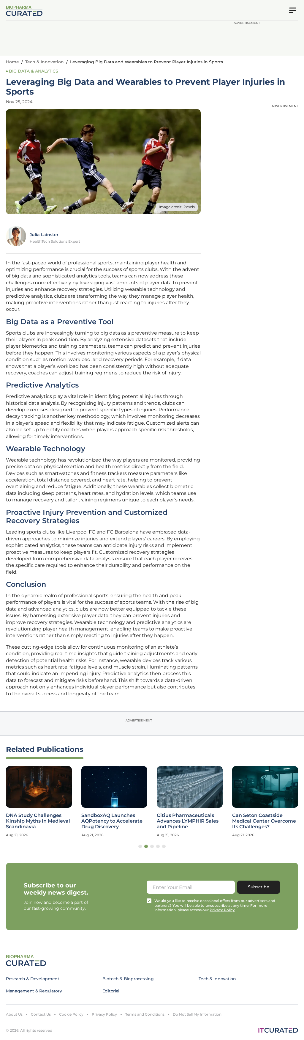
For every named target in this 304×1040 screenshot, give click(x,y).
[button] (140, 846)
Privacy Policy (104, 1014)
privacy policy (222, 910)
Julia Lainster (44, 234)
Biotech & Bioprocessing (128, 978)
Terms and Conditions (144, 1014)
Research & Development (32, 978)
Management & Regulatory (34, 991)
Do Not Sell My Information (197, 1014)
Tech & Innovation (44, 62)
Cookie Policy (71, 1014)
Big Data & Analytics (33, 71)
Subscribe (258, 887)
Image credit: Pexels (177, 207)
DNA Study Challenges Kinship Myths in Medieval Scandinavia (38, 820)
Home (12, 62)
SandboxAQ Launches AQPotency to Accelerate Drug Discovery (111, 820)
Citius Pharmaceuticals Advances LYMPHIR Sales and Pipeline (187, 820)
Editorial (110, 991)
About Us (14, 1014)
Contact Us (41, 1014)
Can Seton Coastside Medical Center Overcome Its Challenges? (264, 820)
